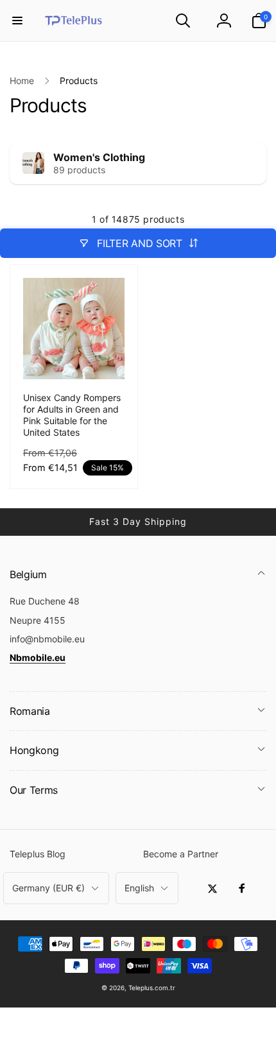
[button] (17, 20)
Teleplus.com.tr (151, 987)
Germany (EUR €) (48, 887)
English (139, 887)
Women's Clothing (99, 157)
